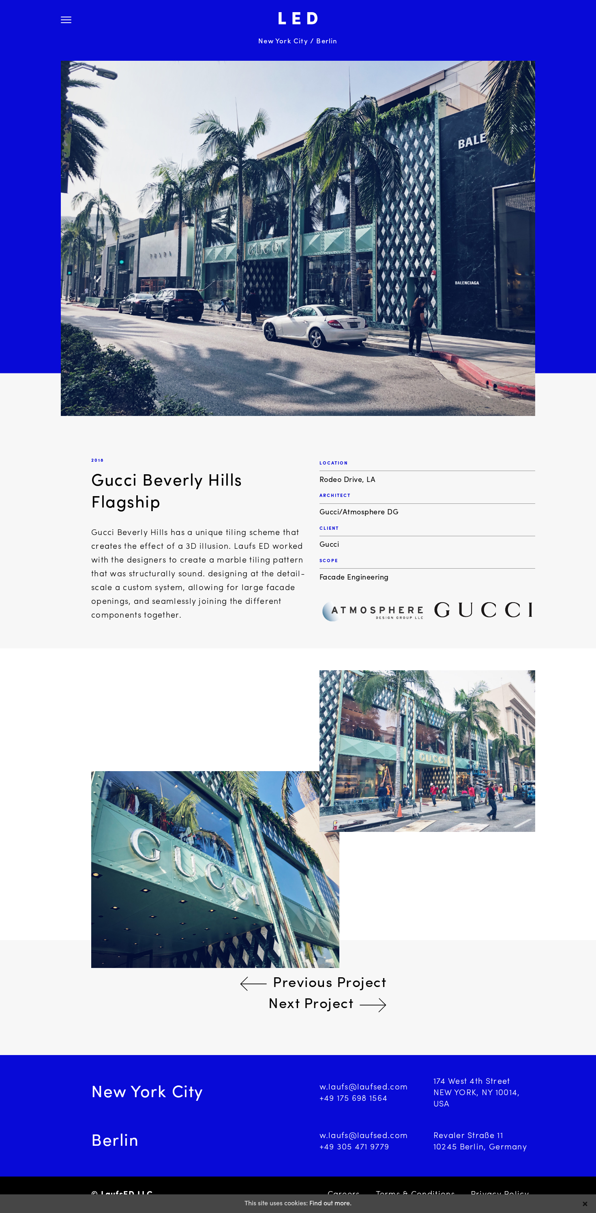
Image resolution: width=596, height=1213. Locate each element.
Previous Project (329, 983)
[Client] (483, 613)
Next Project (311, 1005)
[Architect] (371, 613)
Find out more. (330, 1203)
